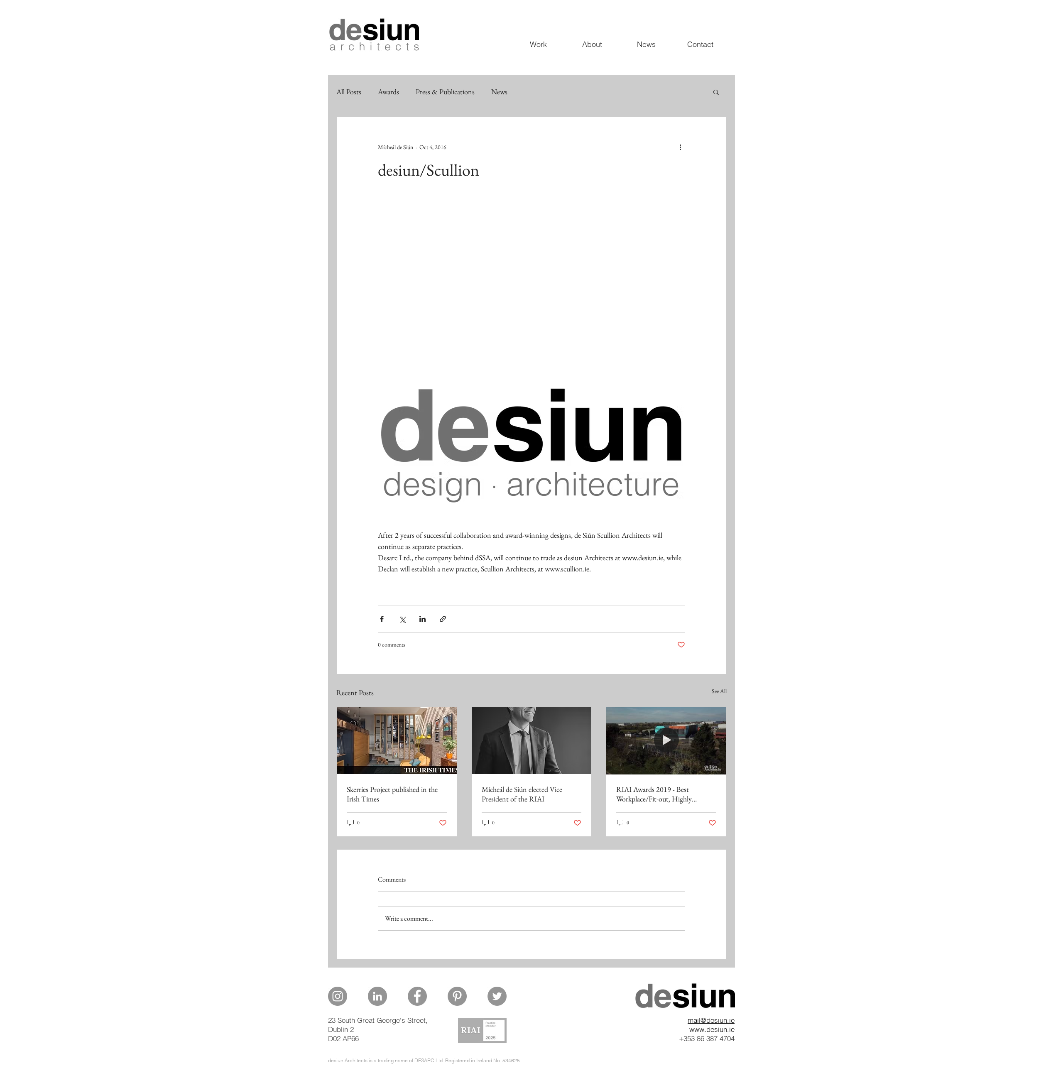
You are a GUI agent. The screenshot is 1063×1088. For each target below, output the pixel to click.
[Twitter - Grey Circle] (497, 996)
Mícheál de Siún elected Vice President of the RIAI (522, 794)
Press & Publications (445, 91)
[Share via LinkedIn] (422, 619)
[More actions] (680, 147)
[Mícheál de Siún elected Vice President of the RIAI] (532, 740)
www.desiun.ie (712, 1029)
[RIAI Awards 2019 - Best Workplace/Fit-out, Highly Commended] (666, 740)
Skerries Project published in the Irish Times (392, 794)
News (499, 91)
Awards (388, 91)
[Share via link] (443, 619)
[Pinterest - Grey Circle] (457, 996)
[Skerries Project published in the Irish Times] (397, 740)
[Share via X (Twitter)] (402, 619)
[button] (716, 91)
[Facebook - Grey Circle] (417, 996)
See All (719, 691)
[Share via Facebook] (382, 619)
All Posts (348, 91)
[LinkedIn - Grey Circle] (377, 996)
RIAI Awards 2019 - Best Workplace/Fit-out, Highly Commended (654, 794)
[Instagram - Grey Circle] (337, 996)
